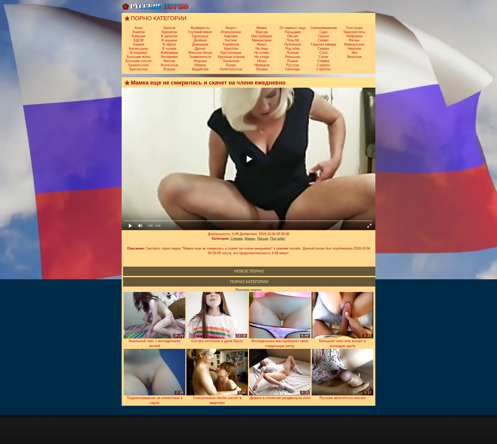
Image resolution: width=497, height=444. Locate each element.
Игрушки (200, 61)
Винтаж (169, 61)
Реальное (292, 57)
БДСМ (138, 40)
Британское (138, 69)
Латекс (230, 65)
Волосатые (169, 65)
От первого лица (292, 28)
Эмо (354, 53)
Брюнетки (169, 32)
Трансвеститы (354, 32)
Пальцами (293, 32)
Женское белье (200, 53)
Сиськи (323, 36)
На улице (261, 57)
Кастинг (231, 40)
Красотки (231, 48)
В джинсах (169, 36)
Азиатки (138, 32)
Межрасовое (262, 40)
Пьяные (292, 53)
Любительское (231, 69)
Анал (139, 28)
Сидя (323, 32)
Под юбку (292, 48)
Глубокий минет (200, 32)
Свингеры (292, 69)
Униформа (354, 36)
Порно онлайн (155, 6)
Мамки (262, 28)
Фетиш (354, 40)
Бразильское (138, 65)
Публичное (292, 44)
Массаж (261, 32)
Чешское (354, 48)
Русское (292, 65)
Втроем (169, 69)
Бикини (138, 44)
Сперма (323, 61)
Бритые (169, 28)
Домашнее (200, 44)
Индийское (200, 69)
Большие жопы (138, 57)
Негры (262, 61)
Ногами (261, 69)
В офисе (169, 44)
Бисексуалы (138, 48)
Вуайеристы (200, 28)
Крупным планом (231, 57)
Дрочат (200, 48)
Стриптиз (323, 69)
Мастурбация (261, 36)
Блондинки (138, 53)
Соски (323, 57)
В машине (169, 40)
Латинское (231, 61)
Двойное (200, 40)
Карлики (230, 36)
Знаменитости (200, 57)
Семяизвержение (323, 28)
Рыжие (292, 61)
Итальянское (231, 32)
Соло (323, 53)
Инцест (231, 28)
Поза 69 (293, 40)
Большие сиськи (138, 61)
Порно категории (249, 282)
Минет (262, 44)
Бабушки (138, 36)
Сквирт (323, 40)
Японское (354, 57)
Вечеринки (169, 57)
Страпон (323, 65)
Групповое (200, 36)
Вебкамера (169, 53)
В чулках (169, 48)
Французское (354, 44)
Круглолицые (231, 53)
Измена (200, 65)
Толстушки (354, 28)
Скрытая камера (323, 44)
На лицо (261, 48)
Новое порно (249, 271)
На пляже (261, 53)
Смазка (323, 48)
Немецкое (261, 65)
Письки (292, 36)
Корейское (231, 44)
